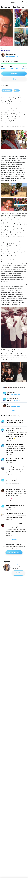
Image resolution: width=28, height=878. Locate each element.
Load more (14, 539)
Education (5, 85)
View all (14, 410)
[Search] (22, 2)
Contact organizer (18, 573)
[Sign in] (25, 2)
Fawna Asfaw (16, 565)
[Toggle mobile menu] (2, 2)
